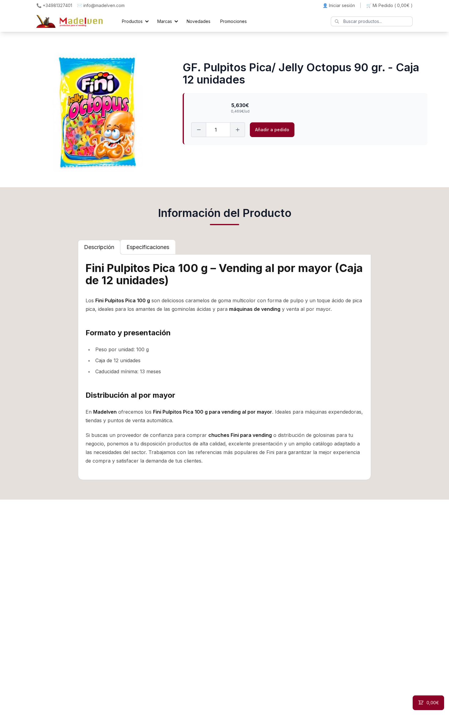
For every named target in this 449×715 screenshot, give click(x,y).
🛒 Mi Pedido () (389, 5)
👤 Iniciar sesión (339, 5)
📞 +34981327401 (54, 5)
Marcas (164, 21)
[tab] (99, 247)
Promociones (233, 21)
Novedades (198, 21)
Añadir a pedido (272, 129)
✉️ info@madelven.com (101, 5)
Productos (132, 21)
